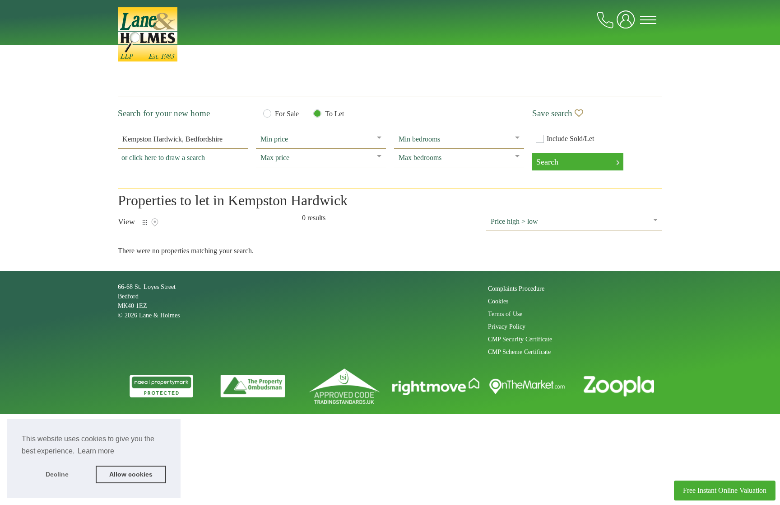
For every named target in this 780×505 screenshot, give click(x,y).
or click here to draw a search (163, 157)
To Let (334, 114)
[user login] (627, 23)
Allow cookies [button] (131, 474)
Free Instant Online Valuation (724, 490)
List (145, 222)
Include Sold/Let (570, 138)
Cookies (498, 301)
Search (547, 161)
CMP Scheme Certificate (519, 352)
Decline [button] (57, 474)
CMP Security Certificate (520, 339)
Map (155, 222)
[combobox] (183, 139)
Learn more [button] (96, 451)
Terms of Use (505, 314)
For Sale (287, 114)
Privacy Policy (506, 326)
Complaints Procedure (516, 288)
